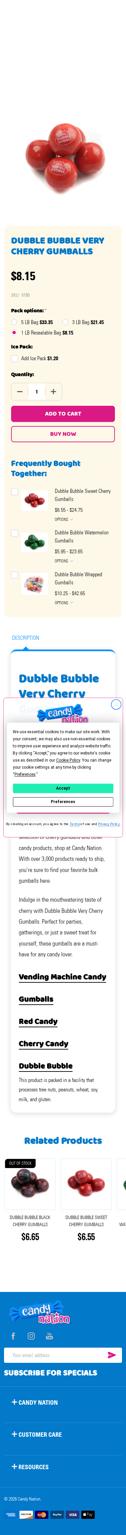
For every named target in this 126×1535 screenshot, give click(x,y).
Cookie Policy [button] (68, 760)
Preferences (63, 801)
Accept (63, 788)
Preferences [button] (25, 774)
